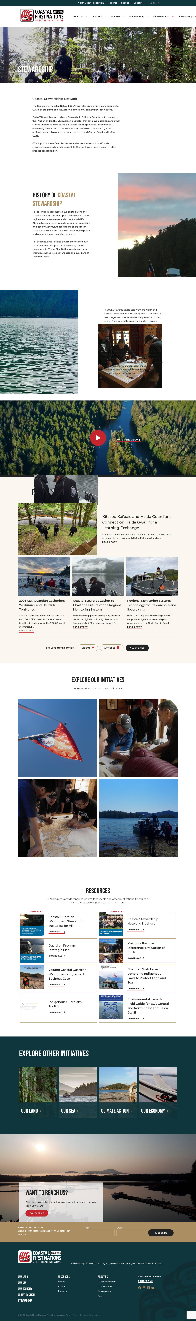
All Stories (137, 648)
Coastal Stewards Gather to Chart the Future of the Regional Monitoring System (97, 605)
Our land (29, 1111)
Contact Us (37, 1213)
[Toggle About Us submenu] (86, 16)
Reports (112, 3)
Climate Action (161, 16)
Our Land (97, 16)
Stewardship (185, 16)
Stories (125, 3)
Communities (105, 1286)
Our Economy (136, 16)
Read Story (109, 542)
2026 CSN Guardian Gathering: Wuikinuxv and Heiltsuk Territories (42, 605)
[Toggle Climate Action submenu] (173, 16)
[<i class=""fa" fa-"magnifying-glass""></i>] (151, 3)
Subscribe (161, 1233)
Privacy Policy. (72, 1315)
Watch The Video (127, 440)
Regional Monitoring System (124, 332)
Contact (137, 3)
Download (56, 932)
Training (147, 328)
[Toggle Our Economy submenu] (147, 16)
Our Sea (115, 16)
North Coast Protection (91, 3)
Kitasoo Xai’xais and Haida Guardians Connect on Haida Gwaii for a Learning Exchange (136, 522)
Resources (64, 1277)
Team (101, 1296)
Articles (109, 648)
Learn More (36, 911)
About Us (78, 16)
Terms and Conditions (90, 1315)
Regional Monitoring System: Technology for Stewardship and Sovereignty (151, 605)
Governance (104, 1291)
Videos (86, 648)
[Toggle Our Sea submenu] (123, 16)
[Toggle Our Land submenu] (105, 16)
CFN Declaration (107, 1281)
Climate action (115, 1111)
